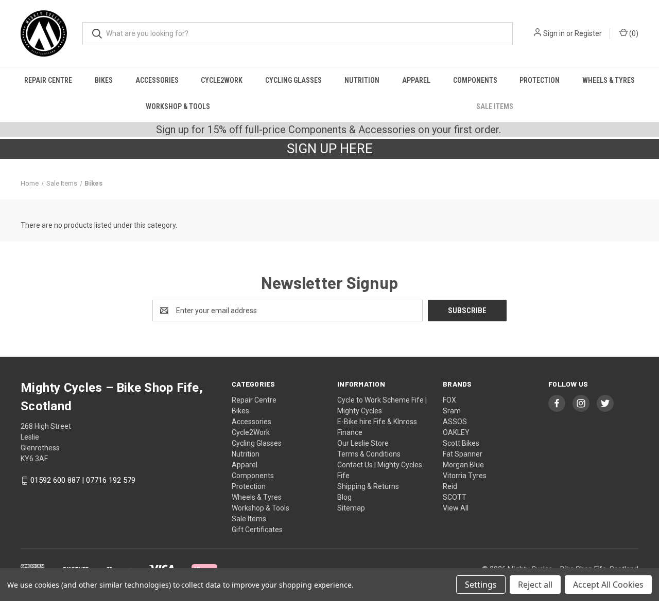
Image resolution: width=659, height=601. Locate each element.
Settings (481, 584)
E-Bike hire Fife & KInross (377, 421)
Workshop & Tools (178, 106)
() (633, 33)
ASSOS (455, 421)
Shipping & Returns (368, 486)
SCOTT (454, 497)
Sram (452, 411)
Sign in (554, 33)
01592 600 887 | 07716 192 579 (82, 480)
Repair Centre (48, 80)
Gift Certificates (257, 529)
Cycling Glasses (293, 80)
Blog (344, 497)
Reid (450, 486)
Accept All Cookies (608, 584)
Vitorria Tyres (465, 475)
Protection (539, 80)
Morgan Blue (463, 465)
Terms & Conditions (369, 454)
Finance (349, 432)
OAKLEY (456, 432)
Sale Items (494, 106)
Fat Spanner (462, 454)
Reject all (535, 584)
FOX (449, 400)
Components (475, 80)
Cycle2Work (221, 80)
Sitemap (351, 508)
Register (588, 33)
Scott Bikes (461, 443)
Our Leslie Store (363, 443)
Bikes (104, 80)
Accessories (157, 80)
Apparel (416, 80)
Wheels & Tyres (608, 80)
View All (456, 508)
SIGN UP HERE (330, 148)
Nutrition (361, 80)
